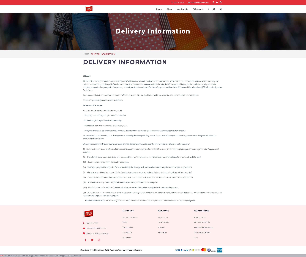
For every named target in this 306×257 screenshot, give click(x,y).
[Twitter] (217, 2)
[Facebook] (213, 2)
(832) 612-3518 (179, 2)
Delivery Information (103, 54)
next (2, 255)
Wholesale (198, 9)
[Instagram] (220, 2)
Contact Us (182, 9)
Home (159, 9)
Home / (87, 54)
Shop (169, 9)
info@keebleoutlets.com (200, 2)
